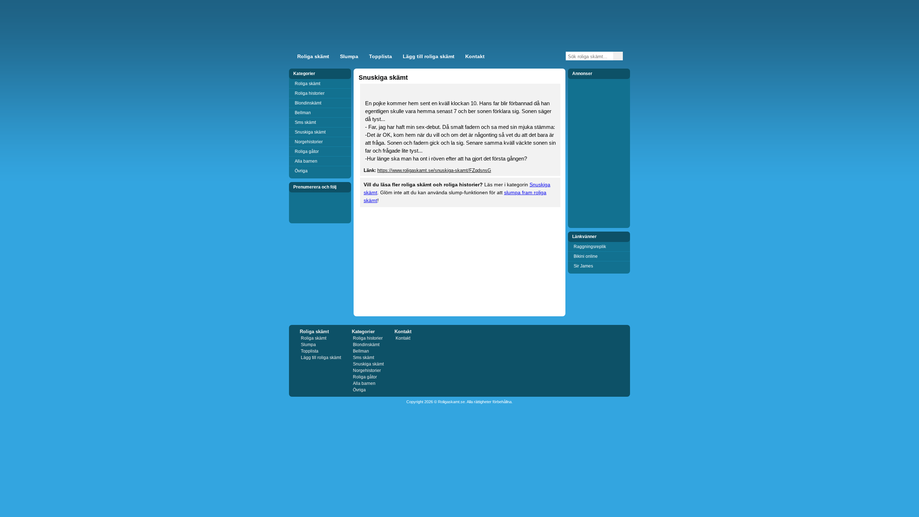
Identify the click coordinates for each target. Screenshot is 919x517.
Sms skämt (305, 122)
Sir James (583, 266)
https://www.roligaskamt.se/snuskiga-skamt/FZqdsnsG (434, 170)
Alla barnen (306, 161)
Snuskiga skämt (310, 132)
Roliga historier (310, 93)
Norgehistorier (309, 141)
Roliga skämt (313, 56)
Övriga (301, 170)
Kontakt (475, 56)
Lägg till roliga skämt (428, 56)
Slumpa (349, 56)
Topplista (380, 56)
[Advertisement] (543, 30)
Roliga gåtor (307, 151)
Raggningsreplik (590, 246)
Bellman (303, 112)
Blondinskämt (308, 103)
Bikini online (586, 256)
